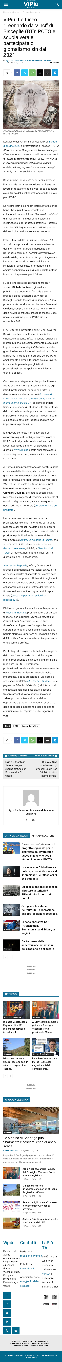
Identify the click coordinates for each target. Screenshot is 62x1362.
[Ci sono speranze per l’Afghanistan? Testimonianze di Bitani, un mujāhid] (11, 925)
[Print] (47, 72)
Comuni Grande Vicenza (43, 1054)
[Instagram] (7, 1304)
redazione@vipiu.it (31, 1255)
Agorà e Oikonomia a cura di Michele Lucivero (28, 60)
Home (6, 12)
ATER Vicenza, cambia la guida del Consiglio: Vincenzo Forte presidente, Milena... (39, 1172)
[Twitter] (24, 72)
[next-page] (11, 957)
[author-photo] (31, 805)
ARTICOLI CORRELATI (16, 835)
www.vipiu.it (21, 449)
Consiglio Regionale (12, 1017)
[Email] (40, 72)
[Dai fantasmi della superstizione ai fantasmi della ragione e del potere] (11, 945)
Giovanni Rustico (16, 612)
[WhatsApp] (32, 72)
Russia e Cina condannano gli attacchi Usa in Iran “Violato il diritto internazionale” (46, 769)
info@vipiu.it (27, 1268)
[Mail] (34, 820)
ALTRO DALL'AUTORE (43, 835)
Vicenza (16, 12)
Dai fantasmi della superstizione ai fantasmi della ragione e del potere (37, 945)
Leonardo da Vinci (30, 726)
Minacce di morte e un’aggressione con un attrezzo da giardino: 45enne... (39, 1189)
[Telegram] (55, 72)
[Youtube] (16, 1330)
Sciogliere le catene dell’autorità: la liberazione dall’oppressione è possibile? (40, 909)
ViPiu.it (46, 1273)
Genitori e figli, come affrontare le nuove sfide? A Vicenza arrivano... (39, 1205)
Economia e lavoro (31, 12)
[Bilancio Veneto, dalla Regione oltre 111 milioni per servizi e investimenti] (16, 1010)
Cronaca (36, 1017)
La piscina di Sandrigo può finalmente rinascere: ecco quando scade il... (29, 1142)
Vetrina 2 (7, 852)
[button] (5, 4)
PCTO (16, 726)
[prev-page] (5, 957)
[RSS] (7, 1322)
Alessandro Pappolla (15, 565)
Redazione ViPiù (10, 1151)
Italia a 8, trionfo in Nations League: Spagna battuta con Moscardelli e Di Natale (15, 769)
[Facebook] (17, 72)
